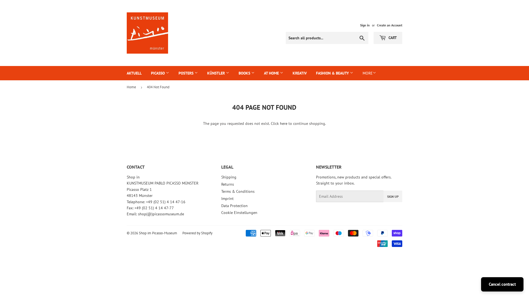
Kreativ (300, 73)
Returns (227, 184)
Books (245, 73)
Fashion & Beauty (333, 73)
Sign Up (393, 196)
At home (272, 73)
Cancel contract (502, 284)
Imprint (227, 198)
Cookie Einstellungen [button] (239, 212)
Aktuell (134, 73)
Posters (187, 73)
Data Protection (234, 205)
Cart (392, 37)
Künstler (216, 73)
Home (131, 87)
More (368, 73)
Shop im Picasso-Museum (158, 233)
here (283, 123)
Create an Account (389, 25)
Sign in (365, 25)
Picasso (158, 73)
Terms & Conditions (238, 191)
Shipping (228, 177)
